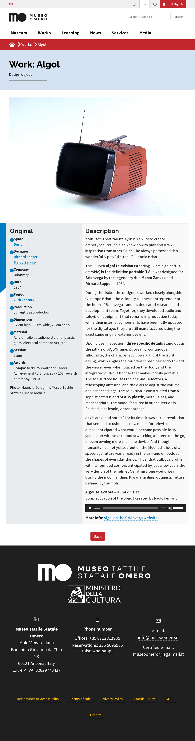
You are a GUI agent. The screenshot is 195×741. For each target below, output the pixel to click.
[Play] (90, 508)
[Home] (28, 17)
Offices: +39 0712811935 (97, 638)
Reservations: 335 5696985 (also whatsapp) (97, 648)
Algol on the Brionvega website (130, 517)
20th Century (24, 300)
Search (179, 17)
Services (120, 33)
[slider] (178, 507)
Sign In (179, 4)
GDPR (170, 699)
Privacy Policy (112, 699)
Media (145, 33)
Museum (18, 33)
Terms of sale (80, 699)
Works (44, 33)
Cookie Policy (144, 699)
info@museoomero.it (158, 637)
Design (19, 244)
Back (97, 536)
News (95, 33)
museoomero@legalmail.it (158, 654)
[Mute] (170, 508)
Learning (70, 33)
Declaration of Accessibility (38, 699)
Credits (95, 715)
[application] (135, 508)
